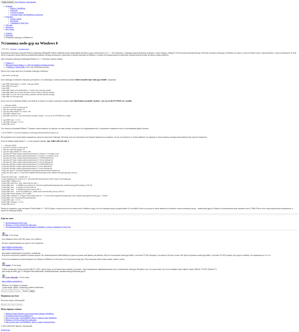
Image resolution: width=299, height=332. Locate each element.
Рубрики (9, 6)
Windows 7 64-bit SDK (16, 67)
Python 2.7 (10, 63)
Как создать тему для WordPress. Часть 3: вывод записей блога (30, 322)
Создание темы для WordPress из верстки (26, 15)
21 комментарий (23, 49)
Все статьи (10, 29)
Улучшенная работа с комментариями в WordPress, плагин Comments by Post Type (38, 227)
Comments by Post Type (19, 23)
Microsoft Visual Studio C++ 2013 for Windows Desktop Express (30, 65)
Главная (9, 33)
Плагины (9, 17)
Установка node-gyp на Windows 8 (19, 316)
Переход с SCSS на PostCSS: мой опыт (21, 225)
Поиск (32, 291)
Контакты (9, 27)
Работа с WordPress (17, 8)
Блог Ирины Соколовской (25, 2)
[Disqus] (149, 260)
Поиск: (26, 291)
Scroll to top (5, 330)
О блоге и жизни (17, 13)
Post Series (14, 21)
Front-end (14, 10)
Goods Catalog (15, 19)
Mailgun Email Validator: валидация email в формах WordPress (30, 314)
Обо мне (9, 25)
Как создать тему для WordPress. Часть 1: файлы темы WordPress (31, 318)
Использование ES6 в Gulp (16, 223)
